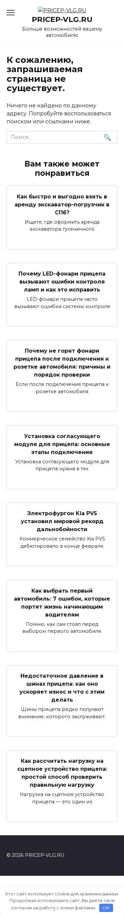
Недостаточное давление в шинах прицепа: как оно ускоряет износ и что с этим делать (62, 688)
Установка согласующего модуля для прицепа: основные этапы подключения (62, 444)
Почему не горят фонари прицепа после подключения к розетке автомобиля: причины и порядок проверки (62, 363)
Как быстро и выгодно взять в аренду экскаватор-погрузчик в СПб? (62, 204)
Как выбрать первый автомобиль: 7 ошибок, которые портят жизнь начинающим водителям (62, 602)
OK (106, 907)
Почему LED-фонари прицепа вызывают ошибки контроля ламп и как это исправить (62, 282)
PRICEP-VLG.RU (62, 19)
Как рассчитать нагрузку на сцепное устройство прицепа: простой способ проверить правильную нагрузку (62, 773)
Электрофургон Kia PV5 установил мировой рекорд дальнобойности (62, 521)
